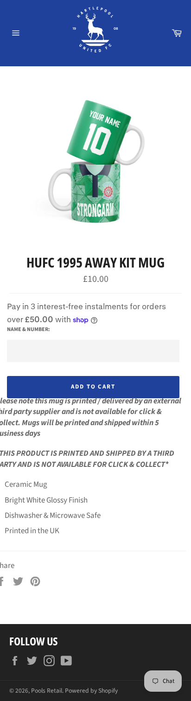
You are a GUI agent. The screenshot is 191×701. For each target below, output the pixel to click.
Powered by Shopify (91, 690)
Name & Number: (28, 329)
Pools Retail (46, 690)
